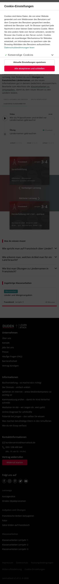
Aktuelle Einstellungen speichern (29, 62)
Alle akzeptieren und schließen (29, 68)
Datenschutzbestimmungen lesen (19, 47)
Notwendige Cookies (20, 55)
